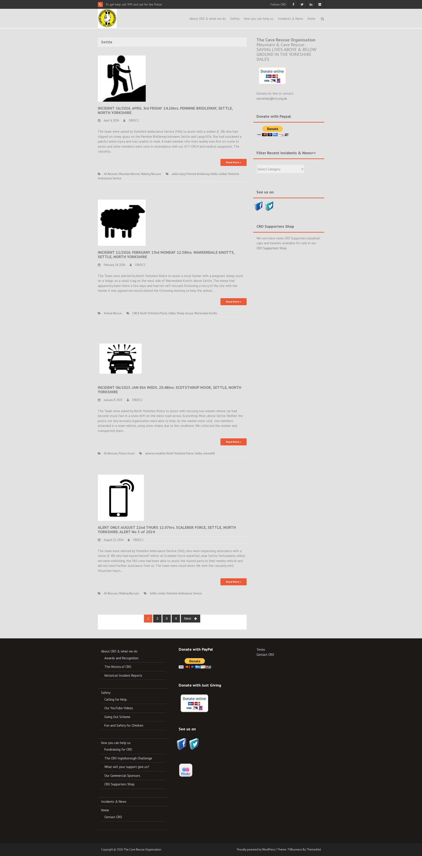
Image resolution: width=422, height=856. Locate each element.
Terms (260, 649)
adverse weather (155, 453)
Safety (235, 19)
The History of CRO (117, 667)
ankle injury (179, 174)
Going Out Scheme (117, 717)
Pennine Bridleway (198, 174)
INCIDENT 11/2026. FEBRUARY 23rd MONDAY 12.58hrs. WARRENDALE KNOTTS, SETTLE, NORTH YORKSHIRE (166, 254)
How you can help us (258, 19)
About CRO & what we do (207, 19)
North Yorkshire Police (153, 313)
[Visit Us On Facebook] (258, 205)
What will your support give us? (126, 767)
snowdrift (209, 453)
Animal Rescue (113, 313)
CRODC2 (134, 120)
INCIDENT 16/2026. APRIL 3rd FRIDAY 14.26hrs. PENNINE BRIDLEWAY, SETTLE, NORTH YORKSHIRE (165, 110)
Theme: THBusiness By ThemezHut (299, 849)
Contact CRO (113, 817)
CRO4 (135, 313)
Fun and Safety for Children (123, 725)
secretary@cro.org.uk (271, 98)
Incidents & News (290, 19)
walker (223, 174)
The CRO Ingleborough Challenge (128, 758)
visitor (161, 593)
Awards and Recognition (121, 658)
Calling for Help (115, 699)
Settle (214, 174)
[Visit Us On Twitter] (269, 205)
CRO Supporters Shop (271, 248)
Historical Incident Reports (123, 675)
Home (311, 19)
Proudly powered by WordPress (256, 849)
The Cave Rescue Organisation (142, 849)
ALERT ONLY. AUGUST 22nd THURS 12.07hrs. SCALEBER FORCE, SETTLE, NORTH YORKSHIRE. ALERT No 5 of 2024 (167, 529)
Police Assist (127, 453)
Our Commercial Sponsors (122, 775)
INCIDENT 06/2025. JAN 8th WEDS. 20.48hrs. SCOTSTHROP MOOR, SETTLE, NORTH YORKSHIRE (169, 389)
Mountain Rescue (129, 174)
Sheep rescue (185, 313)
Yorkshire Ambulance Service (184, 593)
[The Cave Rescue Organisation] (107, 18)
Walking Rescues (151, 174)
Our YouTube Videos (118, 708)
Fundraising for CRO (118, 749)
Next (188, 618)
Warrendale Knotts (205, 313)
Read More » (233, 162)
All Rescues (111, 174)
